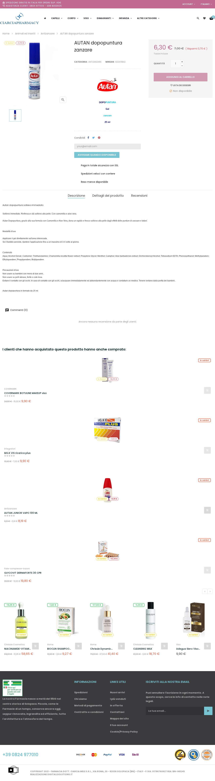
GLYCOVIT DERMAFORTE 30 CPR (22, 572)
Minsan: (109, 61)
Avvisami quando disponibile (97, 155)
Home (50, 644)
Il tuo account (119, 725)
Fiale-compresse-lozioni (17, 568)
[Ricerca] (198, 18)
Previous (204, 591)
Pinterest (99, 138)
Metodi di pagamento (88, 705)
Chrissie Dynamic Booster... (100, 649)
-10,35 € (10, 604)
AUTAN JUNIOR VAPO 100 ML (21, 513)
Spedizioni (81, 692)
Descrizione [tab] (76, 195)
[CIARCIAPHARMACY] (19, 18)
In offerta (116, 705)
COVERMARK (10, 388)
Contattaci (117, 712)
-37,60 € (96, 604)
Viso (178, 644)
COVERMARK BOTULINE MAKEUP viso (25, 393)
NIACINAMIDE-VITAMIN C (17, 649)
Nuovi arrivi (117, 692)
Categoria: (81, 61)
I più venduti (118, 699)
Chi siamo (80, 699)
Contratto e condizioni (88, 712)
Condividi (88, 138)
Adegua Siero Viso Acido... (187, 649)
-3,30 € (139, 604)
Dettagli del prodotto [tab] (108, 195)
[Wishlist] (204, 18)
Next (209, 591)
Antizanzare (94, 61)
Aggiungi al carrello (180, 77)
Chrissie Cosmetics (14, 644)
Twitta (93, 138)
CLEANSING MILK (142, 648)
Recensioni (139, 195)
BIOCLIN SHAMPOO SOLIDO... (58, 649)
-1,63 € (52, 604)
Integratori (9, 448)
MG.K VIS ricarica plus (17, 453)
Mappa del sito (119, 718)
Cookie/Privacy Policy (124, 731)
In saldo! (204, 360)
